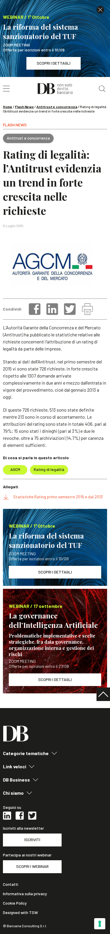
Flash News (24, 107)
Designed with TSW (20, 912)
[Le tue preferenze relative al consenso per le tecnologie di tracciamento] (99, 923)
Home (7, 107)
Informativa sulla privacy (25, 893)
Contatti (10, 884)
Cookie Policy (15, 903)
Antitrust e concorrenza (56, 107)
